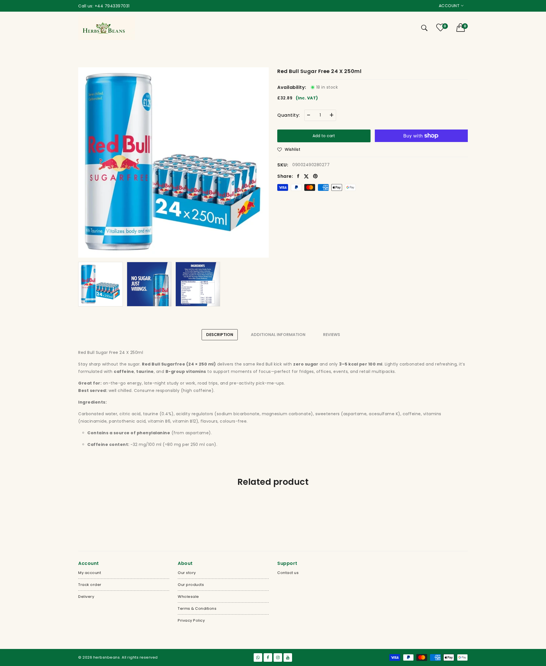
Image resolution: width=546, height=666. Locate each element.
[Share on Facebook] (298, 176)
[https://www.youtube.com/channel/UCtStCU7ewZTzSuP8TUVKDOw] (288, 657)
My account (89, 572)
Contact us (288, 572)
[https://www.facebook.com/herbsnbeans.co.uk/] (268, 657)
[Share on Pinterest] (315, 176)
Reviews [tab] (331, 334)
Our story (187, 572)
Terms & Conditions (197, 608)
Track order (90, 584)
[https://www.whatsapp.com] (258, 657)
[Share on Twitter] (306, 176)
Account (450, 6)
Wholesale (188, 596)
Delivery (86, 596)
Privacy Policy (191, 620)
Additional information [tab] (278, 334)
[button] (462, 27)
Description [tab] (219, 334)
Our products (191, 584)
